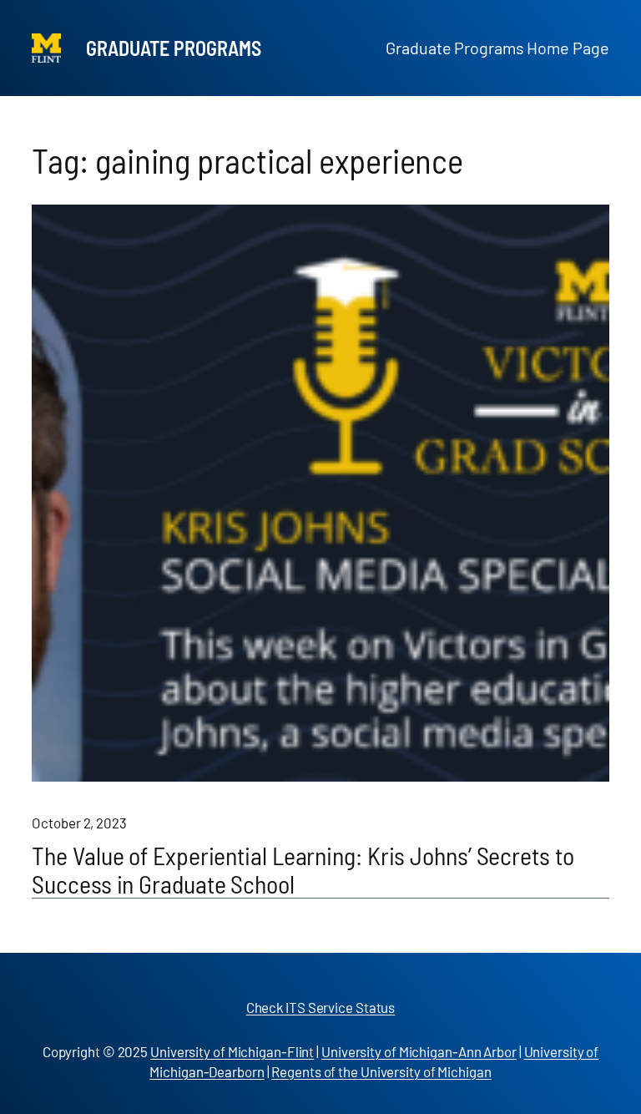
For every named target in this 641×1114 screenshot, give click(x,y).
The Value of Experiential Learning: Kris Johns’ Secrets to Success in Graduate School (302, 870)
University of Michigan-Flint (232, 1051)
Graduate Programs (173, 48)
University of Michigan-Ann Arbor (419, 1051)
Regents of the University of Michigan (381, 1071)
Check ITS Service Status (321, 1007)
